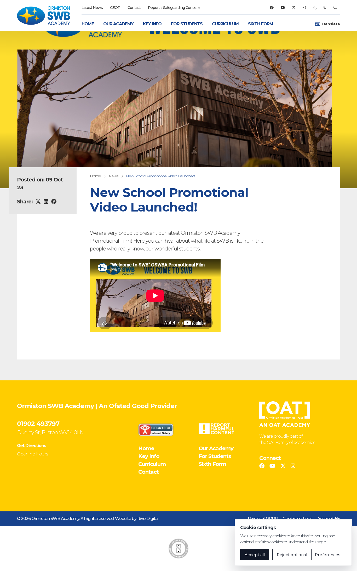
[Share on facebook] (53, 201)
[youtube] (283, 7)
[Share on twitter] (38, 201)
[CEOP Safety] (156, 429)
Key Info (152, 23)
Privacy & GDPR (263, 518)
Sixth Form (260, 23)
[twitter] (293, 7)
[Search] (335, 7)
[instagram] (304, 7)
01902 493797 (38, 423)
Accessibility (328, 518)
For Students (187, 23)
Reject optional (292, 554)
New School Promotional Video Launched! (160, 176)
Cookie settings (297, 518)
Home (88, 23)
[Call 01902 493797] (314, 7)
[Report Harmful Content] (216, 428)
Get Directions (31, 445)
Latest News (92, 7)
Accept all (255, 554)
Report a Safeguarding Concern (174, 7)
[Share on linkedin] (46, 201)
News (113, 176)
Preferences (327, 554)
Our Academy (118, 23)
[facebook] (271, 7)
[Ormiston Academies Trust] (284, 414)
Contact (134, 7)
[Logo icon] (178, 548)
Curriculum (225, 23)
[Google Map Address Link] (325, 7)
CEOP (115, 7)
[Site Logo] (46, 15)
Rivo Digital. (148, 518)
